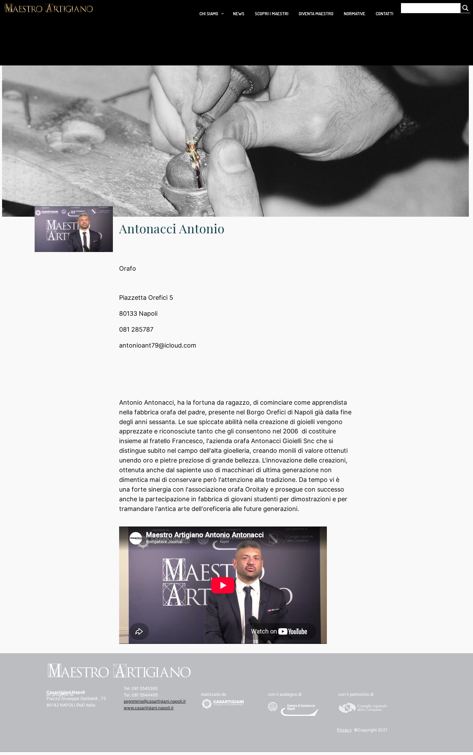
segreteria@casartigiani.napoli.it (155, 701)
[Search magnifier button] (465, 8)
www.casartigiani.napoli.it (148, 707)
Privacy (344, 729)
